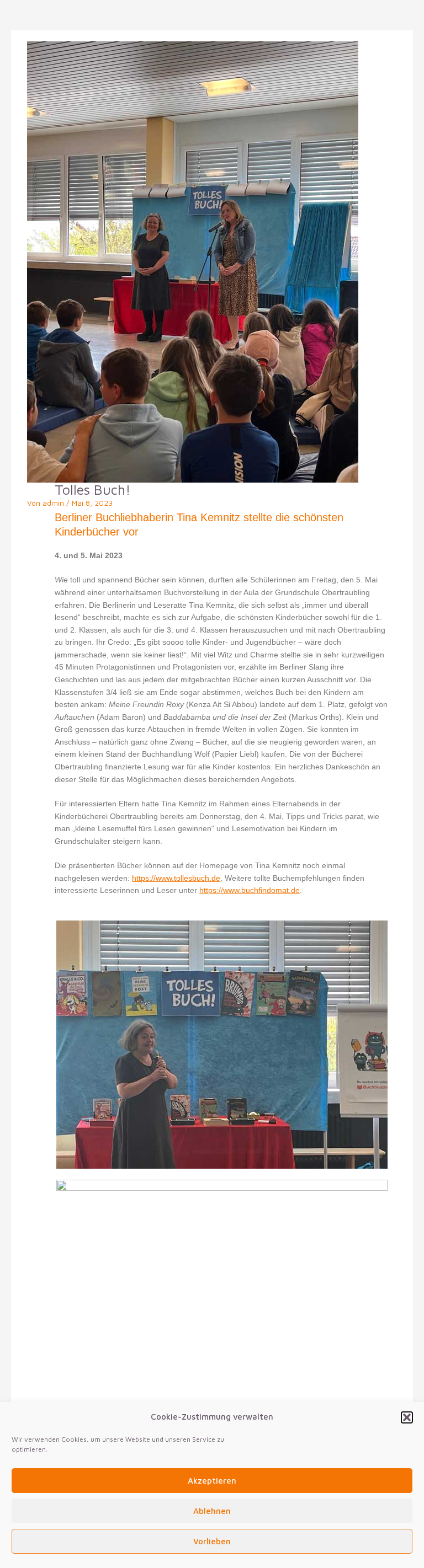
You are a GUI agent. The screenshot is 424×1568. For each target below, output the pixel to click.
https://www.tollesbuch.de (176, 878)
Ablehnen (212, 1511)
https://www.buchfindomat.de (249, 890)
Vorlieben (212, 1541)
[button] (406, 1417)
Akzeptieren (212, 1480)
